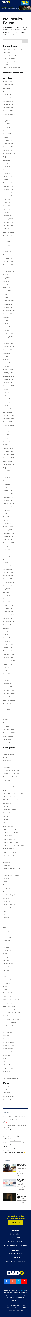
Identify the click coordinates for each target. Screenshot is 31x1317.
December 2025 (8, 85)
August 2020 (7, 274)
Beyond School (8, 787)
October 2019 (8, 307)
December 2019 (8, 301)
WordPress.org (8, 1099)
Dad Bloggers (8, 826)
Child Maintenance (9, 796)
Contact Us (7, 816)
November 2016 (8, 418)
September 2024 (9, 114)
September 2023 (9, 153)
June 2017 (6, 396)
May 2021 (6, 245)
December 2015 (8, 454)
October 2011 (7, 618)
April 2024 (6, 130)
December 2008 (9, 729)
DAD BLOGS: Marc (9, 839)
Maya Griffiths (22, 1168)
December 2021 (8, 222)
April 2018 (6, 363)
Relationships (8, 986)
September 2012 (9, 582)
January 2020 (8, 297)
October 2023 (8, 150)
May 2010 (6, 674)
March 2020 (7, 291)
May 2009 (6, 713)
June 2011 (6, 631)
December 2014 (8, 494)
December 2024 (8, 104)
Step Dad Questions (10, 1022)
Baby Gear (7, 767)
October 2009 (8, 697)
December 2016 (8, 415)
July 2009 (6, 706)
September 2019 (9, 310)
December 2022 (8, 183)
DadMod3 (7, 1140)
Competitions (8, 813)
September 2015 (9, 464)
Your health (7, 1071)
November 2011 (8, 615)
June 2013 (6, 553)
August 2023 (7, 157)
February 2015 (8, 487)
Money (5, 957)
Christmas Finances (10, 810)
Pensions (6, 970)
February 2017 (8, 409)
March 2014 (7, 523)
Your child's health (9, 1068)
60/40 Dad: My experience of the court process (22, 1166)
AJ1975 (6, 1154)
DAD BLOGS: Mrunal (10, 842)
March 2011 (7, 641)
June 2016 (6, 435)
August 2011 (7, 625)
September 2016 (9, 425)
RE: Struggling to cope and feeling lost (13, 1142)
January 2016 (8, 451)
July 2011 (6, 628)
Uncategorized (8, 1055)
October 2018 (8, 343)
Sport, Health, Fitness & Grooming (15, 1009)
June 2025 (6, 88)
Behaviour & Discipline (11, 777)
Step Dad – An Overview (11, 1012)
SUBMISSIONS (8, 1026)
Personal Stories (9, 973)
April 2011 (6, 638)
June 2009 (7, 710)
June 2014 (6, 513)
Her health (7, 917)
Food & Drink (7, 888)
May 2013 (6, 556)
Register (6, 1086)
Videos (5, 1058)
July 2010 (6, 667)
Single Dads (7, 996)
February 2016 (8, 448)
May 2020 (6, 284)
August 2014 (7, 507)
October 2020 (8, 268)
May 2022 (6, 206)
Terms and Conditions (15, 1253)
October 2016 (8, 422)
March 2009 (7, 719)
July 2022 (6, 199)
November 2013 (8, 536)
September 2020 (9, 271)
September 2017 (8, 386)
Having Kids (7, 908)
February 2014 (8, 526)
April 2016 (6, 441)
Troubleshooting (9, 1042)
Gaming (6, 898)
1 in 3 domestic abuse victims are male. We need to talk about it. (22, 1195)
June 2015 (6, 474)
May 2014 (6, 517)
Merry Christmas (9, 58)
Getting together (9, 904)
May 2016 (6, 438)
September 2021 (9, 232)
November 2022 (8, 186)
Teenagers (6, 1035)
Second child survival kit (11, 68)
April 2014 (6, 520)
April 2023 (6, 170)
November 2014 (8, 497)
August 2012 (7, 585)
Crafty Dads (7, 819)
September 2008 (9, 739)
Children (6, 806)
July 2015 (6, 471)
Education (6, 872)
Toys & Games (8, 1039)
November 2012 (8, 575)
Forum (6, 1112)
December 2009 (9, 690)
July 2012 (6, 589)
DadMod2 (7, 1132)
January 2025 (8, 101)
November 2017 (8, 379)
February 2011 (8, 644)
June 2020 (7, 281)
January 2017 (7, 412)
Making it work (8, 950)
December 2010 (8, 651)
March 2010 (7, 680)
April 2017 (6, 402)
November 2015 (8, 458)
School (5, 989)
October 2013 (8, 540)
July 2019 (6, 317)
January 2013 (8, 569)
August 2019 (7, 314)
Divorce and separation (11, 868)
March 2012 (7, 602)
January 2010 (8, 687)
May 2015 (6, 477)
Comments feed (9, 1096)
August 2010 (7, 664)
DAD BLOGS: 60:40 (10, 829)
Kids (4, 927)
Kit (4, 934)
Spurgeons (21, 1290)
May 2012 (6, 595)
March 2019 (7, 330)
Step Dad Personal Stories (12, 1019)
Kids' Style (6, 931)
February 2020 (8, 294)
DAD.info (20, 1184)
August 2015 (7, 468)
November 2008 (9, 733)
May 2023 (6, 166)
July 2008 (6, 742)
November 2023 (8, 147)
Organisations (8, 963)
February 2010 (8, 684)
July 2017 (6, 392)
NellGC (6, 1122)
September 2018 (9, 346)
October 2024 (8, 111)
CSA (4, 823)
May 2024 (6, 127)
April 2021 (6, 248)
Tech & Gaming (8, 1032)
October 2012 (8, 579)
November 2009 (9, 693)
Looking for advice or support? (14, 55)
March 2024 (7, 134)
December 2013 (8, 533)
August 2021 (7, 235)
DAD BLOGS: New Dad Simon (13, 845)
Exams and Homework (11, 875)
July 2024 (6, 121)
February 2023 (8, 176)
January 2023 (8, 179)
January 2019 (8, 337)
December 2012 (8, 572)
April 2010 (6, 677)
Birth (5, 790)
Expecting (6, 878)
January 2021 (8, 258)
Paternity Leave (8, 967)
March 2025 (7, 94)
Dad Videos (7, 859)
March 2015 (7, 484)
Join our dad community (15, 1241)
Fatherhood (7, 885)
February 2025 (8, 98)
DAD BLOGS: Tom (9, 852)
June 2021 (6, 242)
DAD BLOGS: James (10, 836)
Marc (5, 954)
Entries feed (7, 1093)
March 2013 (7, 562)
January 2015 (8, 490)
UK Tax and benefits (10, 1052)
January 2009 (8, 726)
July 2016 (6, 431)
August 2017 (7, 389)
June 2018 (6, 356)
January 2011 (7, 647)
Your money (7, 1075)
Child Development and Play (13, 793)
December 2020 (9, 261)
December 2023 (8, 143)
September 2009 (9, 700)
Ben (4, 783)
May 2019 (6, 323)
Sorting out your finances (12, 1003)
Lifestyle (6, 944)
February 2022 (8, 215)
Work (5, 1061)
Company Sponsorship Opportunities (15, 1245)
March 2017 (7, 405)
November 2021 (8, 225)
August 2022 (7, 196)
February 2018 (8, 369)
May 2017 (6, 399)
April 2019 (6, 327)
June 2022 (6, 202)
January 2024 (8, 140)
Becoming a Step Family (11, 773)
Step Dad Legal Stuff (10, 1016)
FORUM (6, 891)
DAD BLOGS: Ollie (9, 849)
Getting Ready (8, 901)
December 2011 (8, 612)
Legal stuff (7, 940)
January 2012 (8, 608)
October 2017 (7, 382)
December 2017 (8, 376)
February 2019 (8, 333)
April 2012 (6, 598)
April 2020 (6, 287)
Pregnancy (7, 983)
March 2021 (7, 251)
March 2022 (7, 212)
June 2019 (6, 320)
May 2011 (6, 634)
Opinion (6, 960)
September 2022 (9, 193)
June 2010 (6, 670)
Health (5, 911)
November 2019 (8, 304)
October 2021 (8, 229)
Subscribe (15, 1223)
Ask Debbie (7, 760)
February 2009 (8, 723)
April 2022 (6, 209)
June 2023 (6, 163)
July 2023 (6, 160)
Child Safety (7, 803)
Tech (4, 1029)
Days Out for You (9, 865)
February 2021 (8, 255)
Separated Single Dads (11, 993)
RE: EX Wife (6, 1150)
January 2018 (8, 373)
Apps (5, 757)
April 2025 (6, 91)
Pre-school (7, 980)
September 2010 (9, 661)
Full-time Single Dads (10, 895)
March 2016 (7, 445)
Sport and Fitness (9, 1006)
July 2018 (6, 353)
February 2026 (8, 81)
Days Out (6, 862)
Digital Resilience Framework (15, 1261)
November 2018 (8, 340)
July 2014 (6, 510)
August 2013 (7, 546)
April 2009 (6, 716)
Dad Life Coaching (9, 855)
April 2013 (6, 559)
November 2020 (9, 265)
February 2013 (8, 566)
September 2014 (9, 503)
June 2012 (6, 592)
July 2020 (6, 278)
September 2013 (9, 543)
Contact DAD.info (15, 1234)
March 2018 (7, 366)
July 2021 (6, 238)
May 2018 (6, 359)
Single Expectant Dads (11, 999)
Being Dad (6, 780)
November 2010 (8, 654)
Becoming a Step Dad (11, 770)
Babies (5, 764)
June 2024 (6, 124)
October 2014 (8, 500)
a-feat (5, 751)
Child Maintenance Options (12, 800)
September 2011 (8, 621)
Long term (7, 947)
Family (5, 882)
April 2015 (6, 481)
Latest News (7, 937)
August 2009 (7, 703)
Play (4, 976)
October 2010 (8, 657)
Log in (5, 1089)
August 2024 (7, 117)
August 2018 (7, 350)
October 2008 (8, 736)
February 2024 (8, 137)
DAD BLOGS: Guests (10, 832)
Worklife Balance (9, 1065)
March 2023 (7, 173)
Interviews (6, 921)
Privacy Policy (15, 1257)
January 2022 (8, 219)
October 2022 (8, 189)
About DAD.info (8, 754)
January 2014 (8, 530)
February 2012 (8, 605)
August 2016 (7, 428)
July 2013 (6, 549)
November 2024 (8, 107)
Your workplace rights (10, 1078)
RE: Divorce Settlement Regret (11, 1135)
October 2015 (8, 461)
